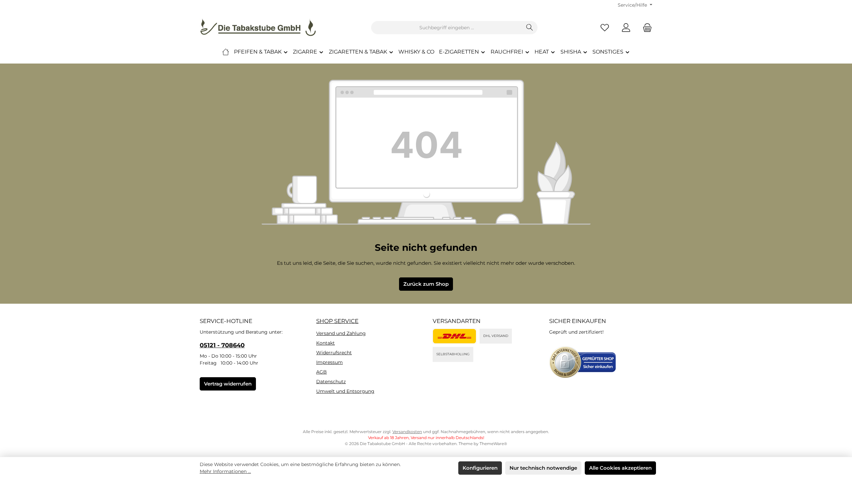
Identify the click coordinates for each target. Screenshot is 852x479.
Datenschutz (331, 382)
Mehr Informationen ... (225, 471)
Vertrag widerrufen (228, 384)
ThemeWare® (493, 443)
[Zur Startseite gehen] (258, 27)
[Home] (225, 52)
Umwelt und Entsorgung (345, 391)
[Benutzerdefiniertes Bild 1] (454, 336)
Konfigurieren (480, 468)
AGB (321, 372)
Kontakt (325, 343)
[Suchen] (529, 27)
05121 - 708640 (222, 345)
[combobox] (446, 27)
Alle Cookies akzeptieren (620, 468)
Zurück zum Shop (426, 284)
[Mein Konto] (626, 28)
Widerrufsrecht (334, 353)
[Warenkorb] (645, 28)
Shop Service (337, 321)
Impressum (329, 362)
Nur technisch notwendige (543, 468)
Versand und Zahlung (341, 333)
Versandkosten (407, 431)
